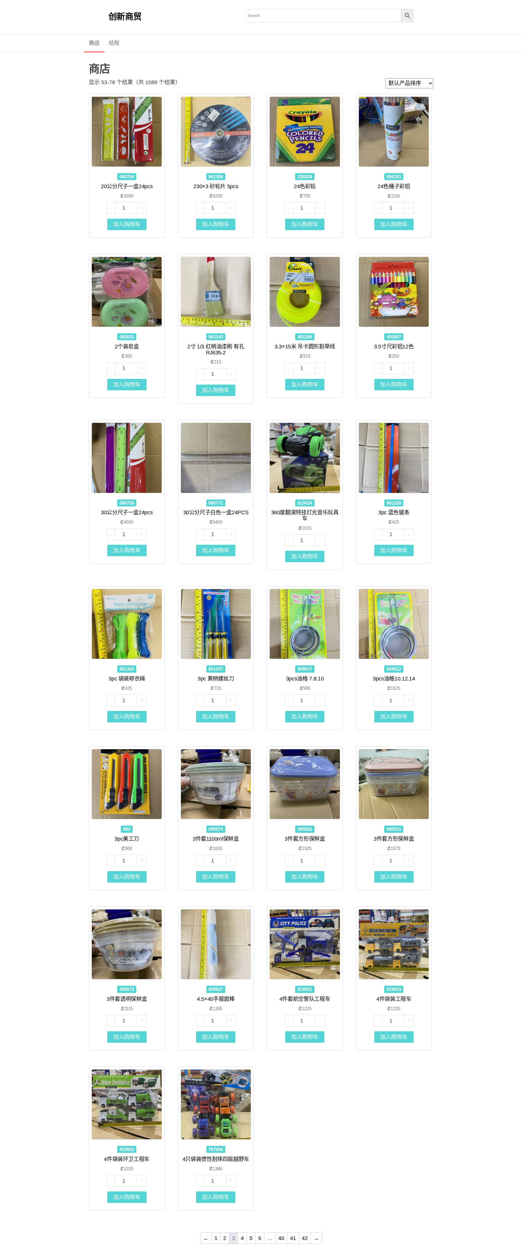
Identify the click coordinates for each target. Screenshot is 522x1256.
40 (281, 1238)
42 (305, 1238)
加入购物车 (126, 224)
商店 (94, 43)
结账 (114, 43)
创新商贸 (125, 16)
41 (293, 1238)
